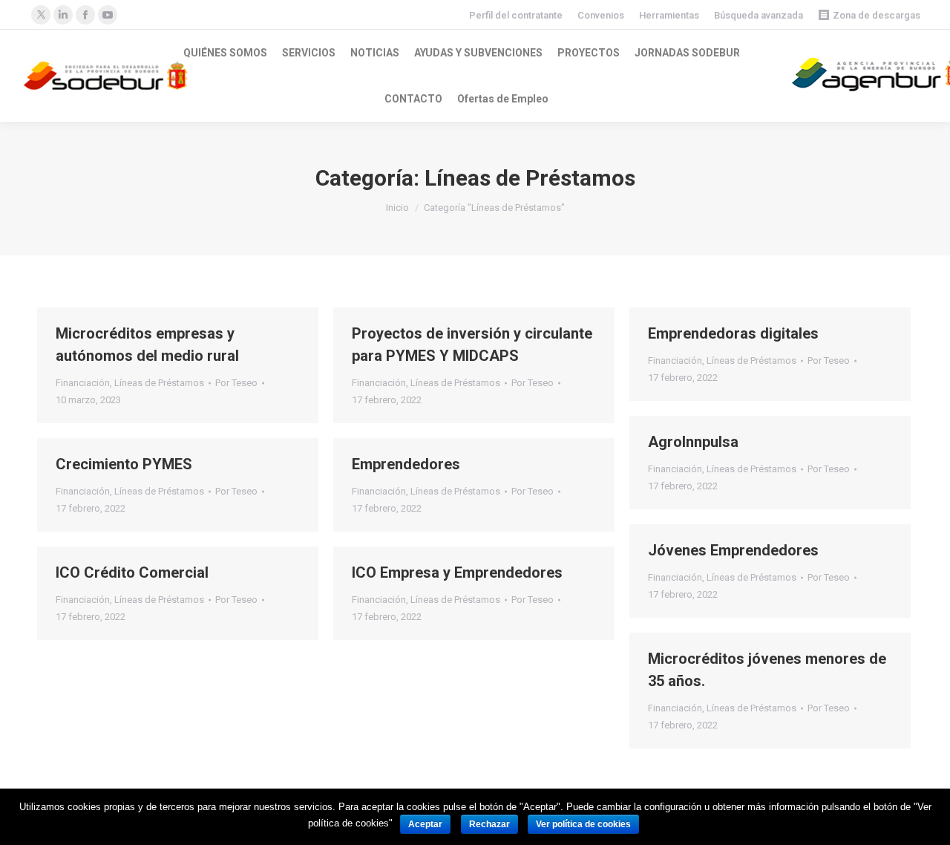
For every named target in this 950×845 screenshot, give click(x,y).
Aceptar (425, 824)
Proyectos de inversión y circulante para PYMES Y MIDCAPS (472, 344)
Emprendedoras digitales (733, 333)
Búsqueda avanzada (758, 15)
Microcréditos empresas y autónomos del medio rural (147, 344)
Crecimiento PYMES (124, 464)
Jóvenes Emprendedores (733, 550)
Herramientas (669, 15)
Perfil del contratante (516, 15)
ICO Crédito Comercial (132, 572)
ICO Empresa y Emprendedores (457, 572)
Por (236, 382)
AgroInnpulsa (693, 442)
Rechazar (489, 824)
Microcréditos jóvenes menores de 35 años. (767, 670)
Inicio (397, 207)
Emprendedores (406, 464)
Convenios (600, 15)
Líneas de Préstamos (159, 382)
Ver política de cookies (583, 824)
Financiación (83, 382)
